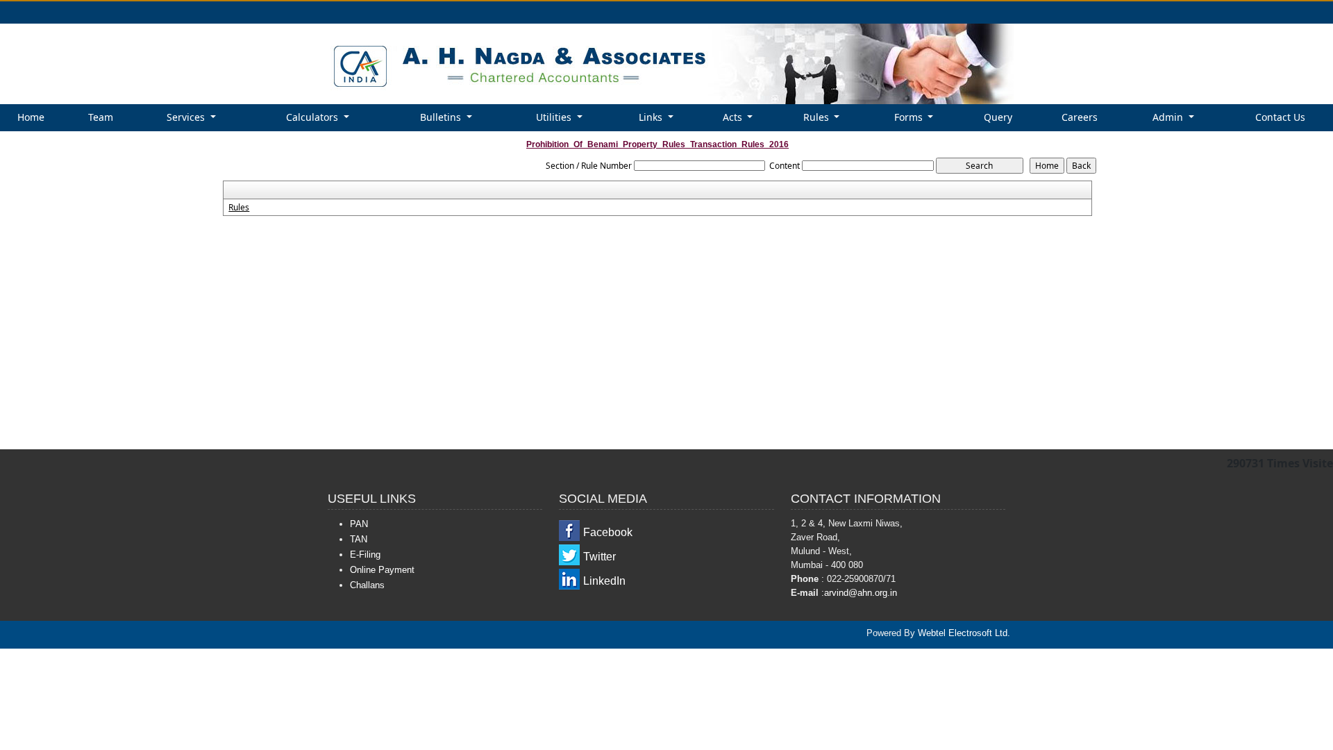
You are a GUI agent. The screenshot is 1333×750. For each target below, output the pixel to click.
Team (100, 117)
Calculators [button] (313, 117)
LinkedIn (604, 581)
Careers (1080, 117)
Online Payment (382, 570)
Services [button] (187, 117)
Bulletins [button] (442, 117)
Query (998, 117)
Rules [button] (817, 117)
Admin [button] (1169, 117)
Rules (238, 207)
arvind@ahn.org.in (860, 593)
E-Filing (365, 554)
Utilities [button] (555, 117)
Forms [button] (909, 117)
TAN (358, 539)
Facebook (607, 532)
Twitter (599, 556)
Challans (367, 585)
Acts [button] (734, 117)
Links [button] (652, 117)
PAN (359, 524)
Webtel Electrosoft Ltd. (964, 633)
